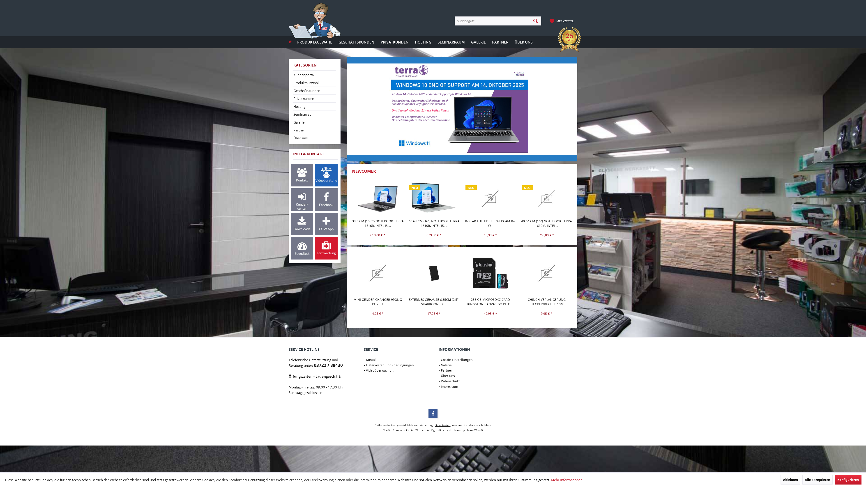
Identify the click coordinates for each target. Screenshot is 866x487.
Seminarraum (304, 114)
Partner (299, 130)
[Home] (290, 42)
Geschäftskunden (306, 90)
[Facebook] (433, 413)
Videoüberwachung (380, 370)
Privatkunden (303, 98)
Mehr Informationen (567, 480)
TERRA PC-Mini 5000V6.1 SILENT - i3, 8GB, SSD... (546, 301)
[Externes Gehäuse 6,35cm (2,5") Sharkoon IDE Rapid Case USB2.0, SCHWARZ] (378, 273)
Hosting (299, 106)
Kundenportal (304, 75)
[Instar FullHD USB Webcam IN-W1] (434, 198)
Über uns (300, 138)
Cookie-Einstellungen (457, 360)
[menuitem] (562, 20)
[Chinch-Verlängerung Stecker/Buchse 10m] (490, 273)
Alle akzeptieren (817, 480)
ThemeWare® (474, 430)
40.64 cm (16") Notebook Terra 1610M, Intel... (490, 223)
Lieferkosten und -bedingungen (390, 365)
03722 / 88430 (328, 365)
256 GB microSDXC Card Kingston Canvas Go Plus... (434, 301)
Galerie (298, 122)
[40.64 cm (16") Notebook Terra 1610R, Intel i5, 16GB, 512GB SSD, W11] (378, 198)
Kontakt (372, 360)
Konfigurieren (848, 480)
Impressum (449, 386)
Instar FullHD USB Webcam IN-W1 (434, 223)
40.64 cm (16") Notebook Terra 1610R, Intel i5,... (377, 223)
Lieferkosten (442, 425)
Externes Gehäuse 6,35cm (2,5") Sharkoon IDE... (377, 301)
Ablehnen (790, 480)
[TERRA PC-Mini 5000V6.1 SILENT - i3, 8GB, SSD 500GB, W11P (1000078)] (547, 273)
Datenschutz (450, 381)
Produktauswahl (306, 82)
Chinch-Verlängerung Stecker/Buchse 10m (490, 301)
